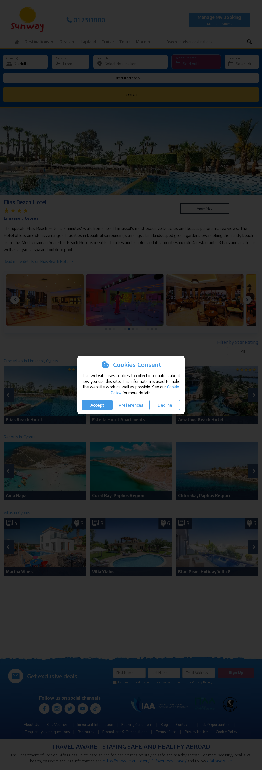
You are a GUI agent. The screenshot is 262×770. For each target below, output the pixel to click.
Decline (165, 405)
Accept (97, 405)
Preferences (131, 405)
